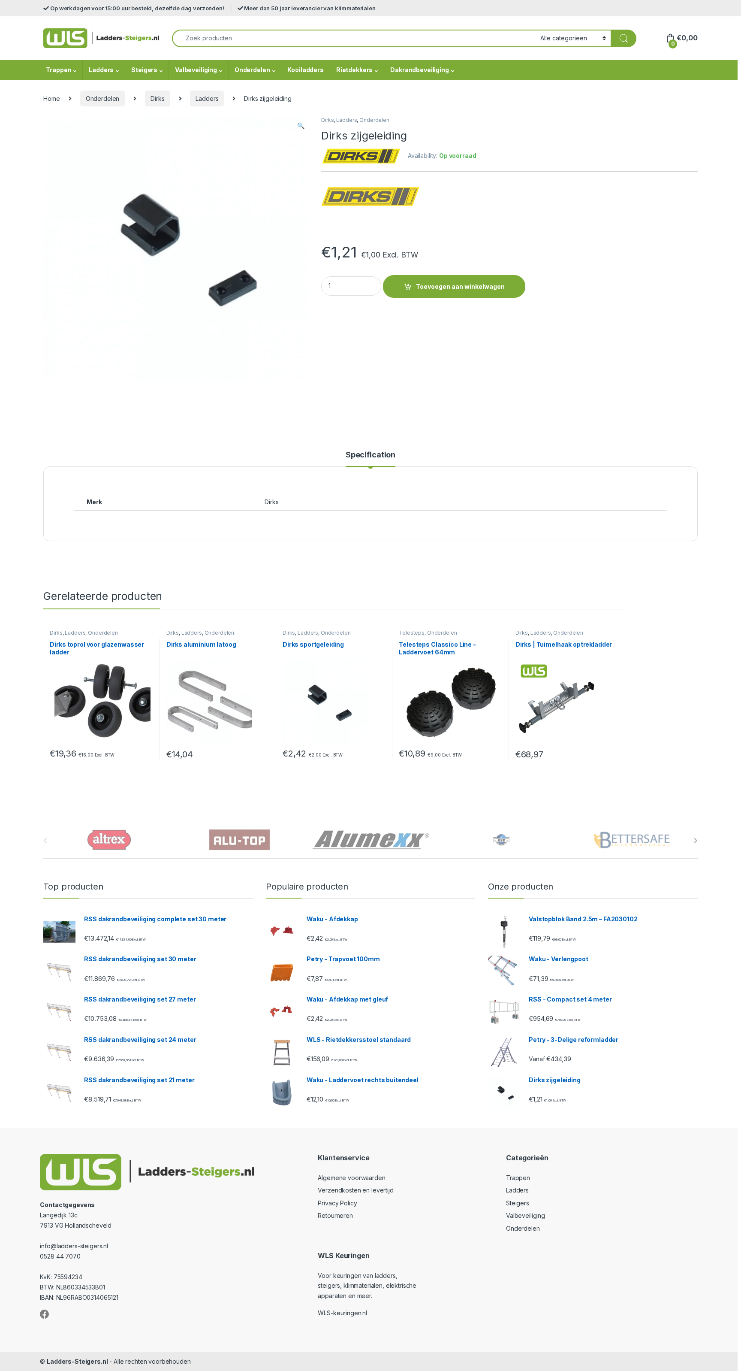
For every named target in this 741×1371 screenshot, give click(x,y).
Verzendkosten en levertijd (355, 1190)
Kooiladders (305, 69)
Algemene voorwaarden (351, 1177)
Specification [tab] (370, 455)
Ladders (101, 69)
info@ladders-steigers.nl (74, 1246)
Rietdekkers (354, 69)
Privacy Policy (337, 1203)
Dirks (157, 98)
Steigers (144, 69)
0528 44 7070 (60, 1256)
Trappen (58, 69)
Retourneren (335, 1215)
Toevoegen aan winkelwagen (460, 286)
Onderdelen (252, 69)
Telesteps (412, 633)
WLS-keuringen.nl (342, 1313)
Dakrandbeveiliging (419, 69)
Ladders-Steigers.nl (77, 1361)
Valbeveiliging (196, 69)
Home (51, 98)
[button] (300, 126)
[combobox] (354, 38)
